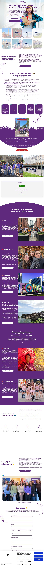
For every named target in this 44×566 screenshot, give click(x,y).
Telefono (12, 524)
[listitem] (6, 33)
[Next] (40, 445)
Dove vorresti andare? (14, 537)
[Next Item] (42, 166)
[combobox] (22, 530)
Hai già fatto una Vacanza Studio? (16, 533)
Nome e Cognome (14, 515)
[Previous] (3, 445)
